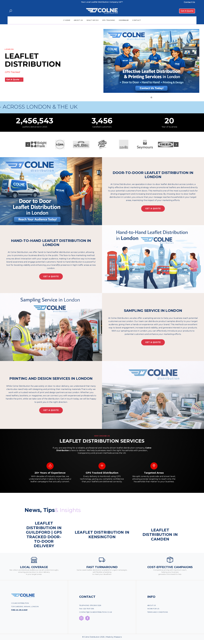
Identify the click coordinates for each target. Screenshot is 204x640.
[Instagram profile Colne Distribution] (81, 618)
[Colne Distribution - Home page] (23, 597)
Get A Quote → (14, 79)
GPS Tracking (108, 20)
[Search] (10, 11)
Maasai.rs (118, 637)
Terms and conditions (157, 612)
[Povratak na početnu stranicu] (102, 11)
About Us (78, 20)
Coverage (124, 20)
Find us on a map (19, 610)
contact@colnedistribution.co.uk (95, 612)
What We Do (92, 20)
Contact (136, 20)
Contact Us (189, 2)
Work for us (153, 609)
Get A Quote (187, 11)
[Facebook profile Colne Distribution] (87, 618)
